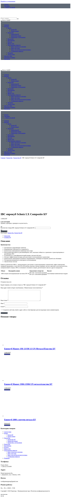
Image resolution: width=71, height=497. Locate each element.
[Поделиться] (5, 494)
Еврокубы (11, 32)
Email (3, 306)
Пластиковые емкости (14, 45)
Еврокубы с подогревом (18, 37)
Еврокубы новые (16, 35)
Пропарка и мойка (9, 57)
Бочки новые (15, 31)
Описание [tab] (7, 236)
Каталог (6, 26)
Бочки (9, 28)
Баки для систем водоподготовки (21, 49)
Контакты (7, 59)
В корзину (4, 231)
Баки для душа (15, 48)
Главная (6, 25)
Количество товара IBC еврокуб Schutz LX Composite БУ (17, 228)
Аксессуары (11, 54)
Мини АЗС (11, 43)
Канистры (11, 39)
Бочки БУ (14, 29)
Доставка (7, 6)
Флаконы (10, 53)
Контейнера (11, 40)
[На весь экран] (3, 494)
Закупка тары (8, 56)
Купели (10, 42)
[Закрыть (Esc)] (6, 494)
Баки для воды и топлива (18, 46)
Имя (2, 303)
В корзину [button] (7, 354)
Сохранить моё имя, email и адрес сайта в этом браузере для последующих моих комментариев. (31, 310)
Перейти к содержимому (8, 1)
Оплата (6, 4)
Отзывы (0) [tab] (7, 237)
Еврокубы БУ (15, 34)
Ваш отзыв (4, 300)
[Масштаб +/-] (1, 494)
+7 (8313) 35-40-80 (9, 7)
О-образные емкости (17, 51)
